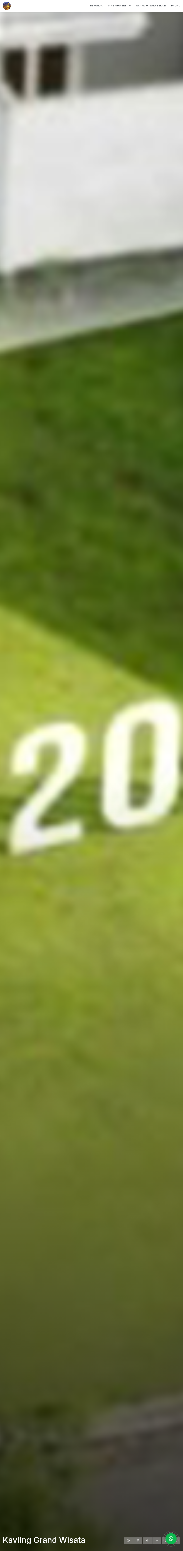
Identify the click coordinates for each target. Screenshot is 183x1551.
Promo (175, 5)
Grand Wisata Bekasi (151, 5)
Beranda (96, 5)
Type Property (118, 5)
